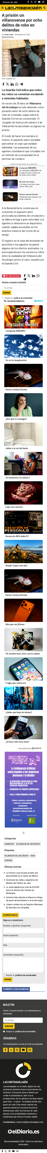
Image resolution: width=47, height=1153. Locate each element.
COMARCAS (9, 844)
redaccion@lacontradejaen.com (29, 1122)
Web (5, 945)
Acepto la (18, 298)
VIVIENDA (8, 860)
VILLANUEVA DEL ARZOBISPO (28, 844)
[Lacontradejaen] (23, 7)
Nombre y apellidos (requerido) (17, 925)
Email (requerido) (10, 935)
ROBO (32, 856)
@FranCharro (9, 37)
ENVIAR (6, 293)
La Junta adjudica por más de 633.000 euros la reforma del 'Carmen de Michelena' (22, 890)
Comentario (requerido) (13, 955)
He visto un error (12, 276)
